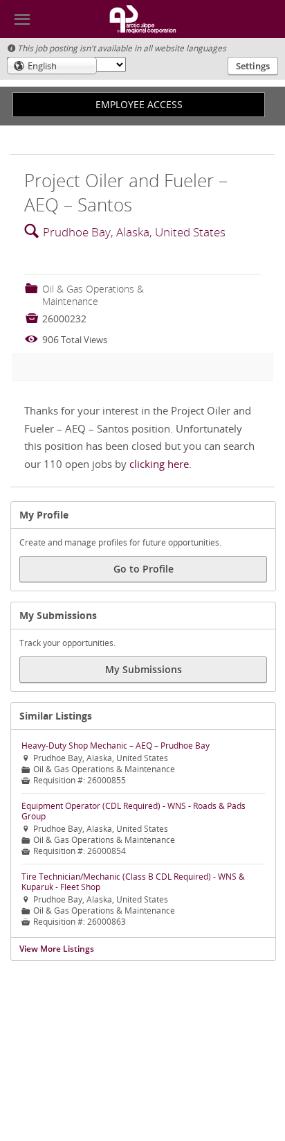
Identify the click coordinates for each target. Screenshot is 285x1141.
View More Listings (56, 949)
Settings (253, 66)
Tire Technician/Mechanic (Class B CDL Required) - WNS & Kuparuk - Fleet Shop (133, 882)
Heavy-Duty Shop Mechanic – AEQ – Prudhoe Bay (115, 745)
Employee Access (139, 104)
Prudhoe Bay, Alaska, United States (134, 232)
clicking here (159, 464)
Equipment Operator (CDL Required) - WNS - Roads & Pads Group (133, 811)
